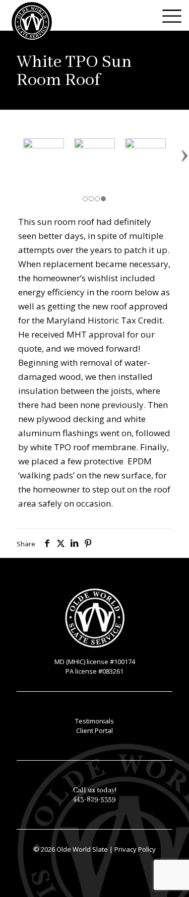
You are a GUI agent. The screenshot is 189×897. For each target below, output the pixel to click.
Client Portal (94, 730)
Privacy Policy (135, 849)
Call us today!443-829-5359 (94, 795)
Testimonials (94, 720)
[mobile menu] (175, 15)
